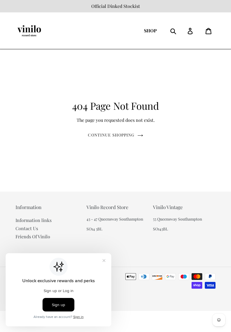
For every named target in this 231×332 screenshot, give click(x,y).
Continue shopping (111, 135)
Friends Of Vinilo (32, 236)
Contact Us (26, 228)
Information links (33, 220)
